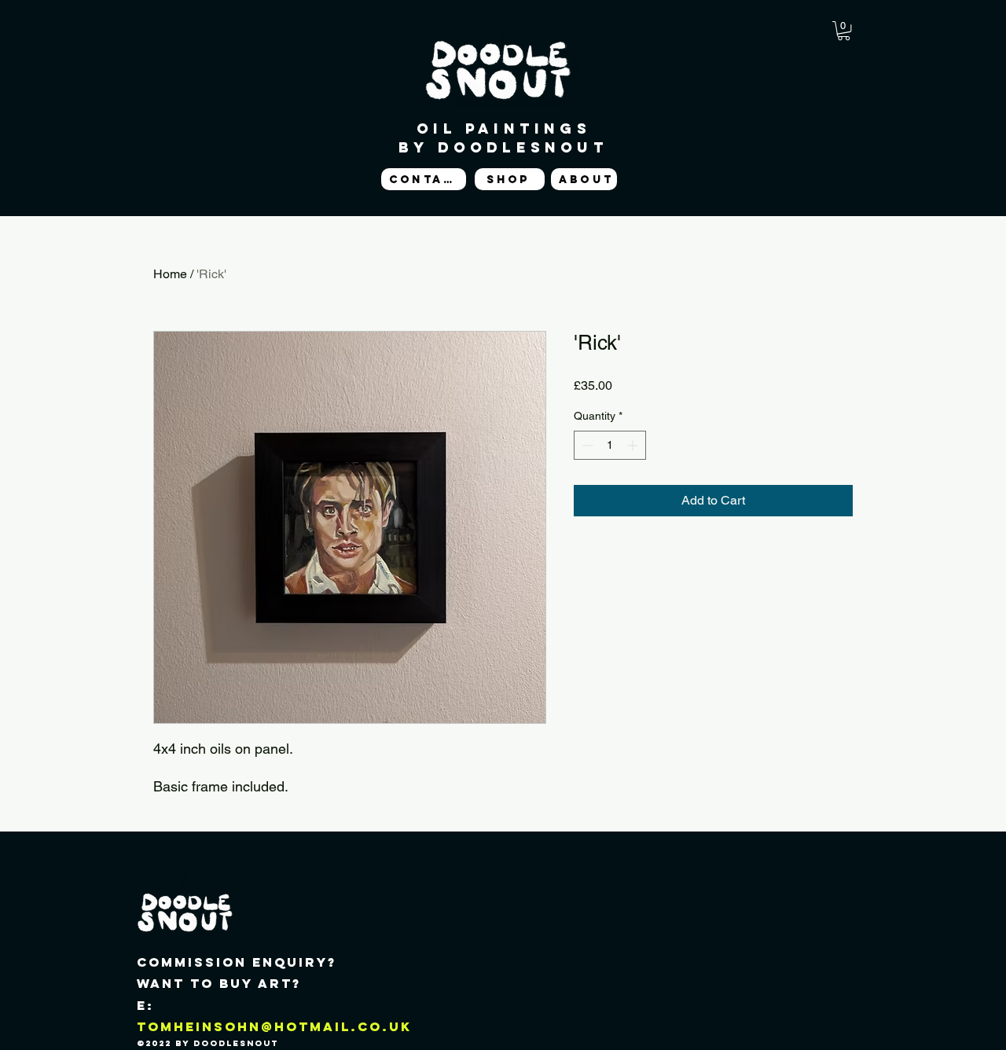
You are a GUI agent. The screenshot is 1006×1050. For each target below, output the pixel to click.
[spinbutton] (610, 445)
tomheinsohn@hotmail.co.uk (274, 1026)
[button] (843, 30)
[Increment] (634, 445)
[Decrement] (586, 445)
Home (170, 273)
